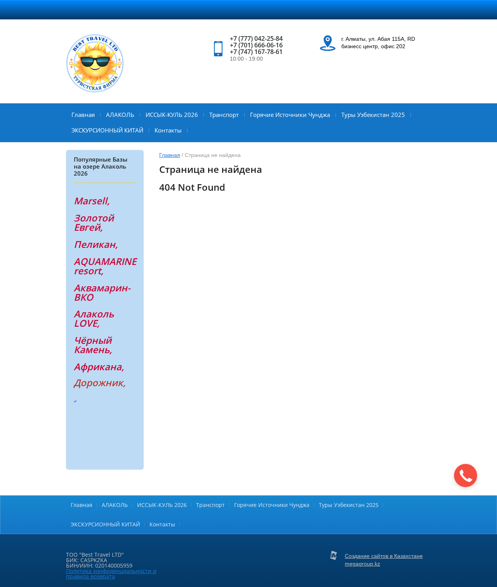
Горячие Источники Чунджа (290, 114)
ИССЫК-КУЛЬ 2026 (172, 114)
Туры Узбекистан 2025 (373, 114)
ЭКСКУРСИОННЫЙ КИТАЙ (107, 130)
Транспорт (224, 114)
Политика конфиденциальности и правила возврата (111, 573)
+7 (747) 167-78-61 (256, 51)
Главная (83, 114)
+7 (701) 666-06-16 (256, 45)
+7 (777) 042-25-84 (256, 38)
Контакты (168, 130)
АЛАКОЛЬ (120, 114)
